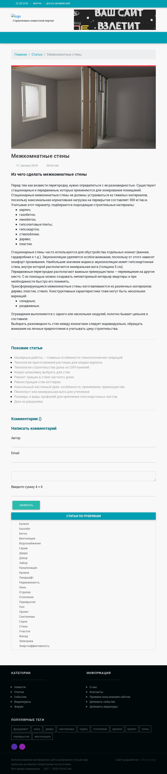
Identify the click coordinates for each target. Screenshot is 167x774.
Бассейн (24, 529)
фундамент (21, 729)
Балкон (24, 524)
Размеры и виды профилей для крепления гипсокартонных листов (65, 396)
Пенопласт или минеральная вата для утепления (51, 391)
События (20, 697)
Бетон (23, 533)
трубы (83, 729)
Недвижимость (29, 582)
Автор (15, 438)
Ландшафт (26, 577)
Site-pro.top (148, 760)
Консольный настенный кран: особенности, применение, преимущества (69, 387)
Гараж (23, 548)
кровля (117, 729)
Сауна (23, 621)
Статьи (37, 54)
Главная (20, 54)
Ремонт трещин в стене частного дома (44, 377)
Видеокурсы (22, 702)
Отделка (25, 592)
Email (15, 453)
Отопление (26, 597)
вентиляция (43, 736)
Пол (21, 607)
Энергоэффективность (34, 646)
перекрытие (21, 736)
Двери (23, 553)
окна (37, 729)
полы (145, 729)
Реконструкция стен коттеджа (37, 382)
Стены (23, 626)
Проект (24, 612)
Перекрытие (27, 602)
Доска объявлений (58, 3)
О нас (93, 687)
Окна (22, 587)
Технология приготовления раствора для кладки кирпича (58, 362)
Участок (24, 631)
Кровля (24, 572)
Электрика (26, 641)
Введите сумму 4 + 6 (27, 487)
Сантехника (27, 616)
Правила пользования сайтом (110, 697)
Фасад (23, 636)
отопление (100, 729)
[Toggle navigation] (17, 37)
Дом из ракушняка (28, 401)
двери (49, 729)
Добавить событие (102, 702)
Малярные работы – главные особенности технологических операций (68, 357)
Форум (37, 3)
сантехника (66, 729)
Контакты (96, 692)
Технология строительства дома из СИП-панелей (51, 367)
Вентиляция (27, 538)
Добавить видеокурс (104, 706)
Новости (20, 687)
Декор (23, 558)
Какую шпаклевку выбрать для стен (42, 372)
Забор (23, 563)
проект (131, 729)
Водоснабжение (30, 543)
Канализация (28, 568)
